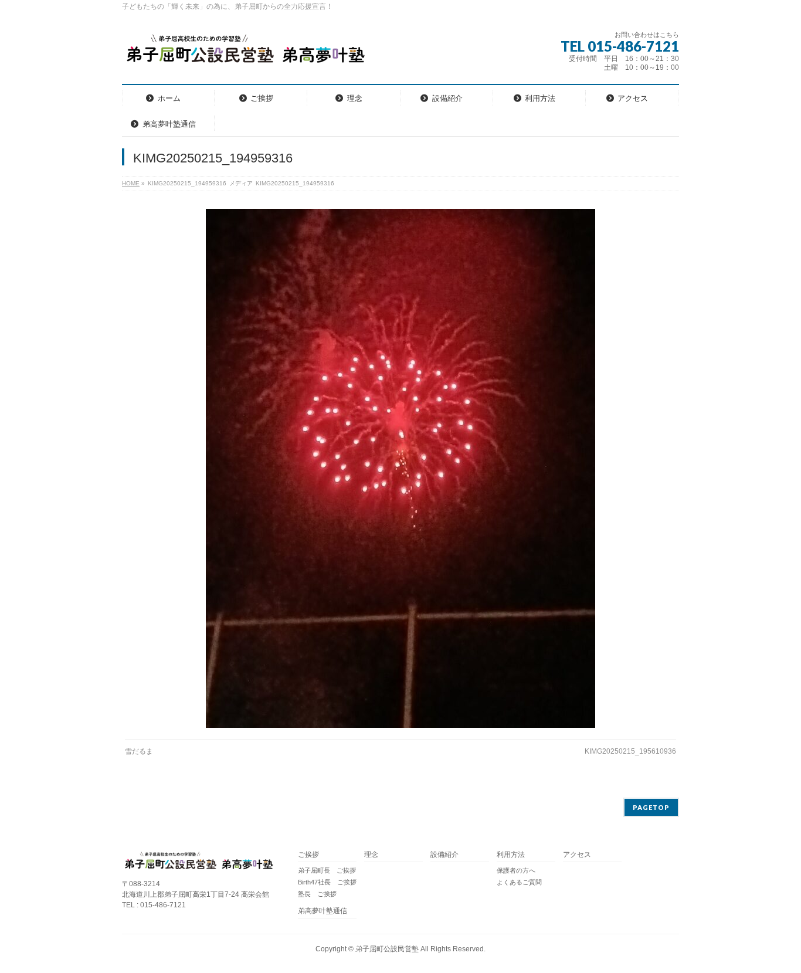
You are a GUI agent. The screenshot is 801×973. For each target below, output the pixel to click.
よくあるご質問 (519, 882)
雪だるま (139, 751)
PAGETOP (651, 807)
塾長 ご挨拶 (317, 893)
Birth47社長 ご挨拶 (327, 882)
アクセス (577, 855)
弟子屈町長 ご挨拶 (327, 870)
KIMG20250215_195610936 (630, 751)
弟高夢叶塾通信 (322, 911)
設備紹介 (444, 855)
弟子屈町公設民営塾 (387, 949)
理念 (371, 855)
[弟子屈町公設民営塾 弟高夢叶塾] (244, 52)
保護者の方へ (516, 870)
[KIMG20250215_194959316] (401, 468)
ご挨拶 (308, 855)
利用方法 (511, 855)
